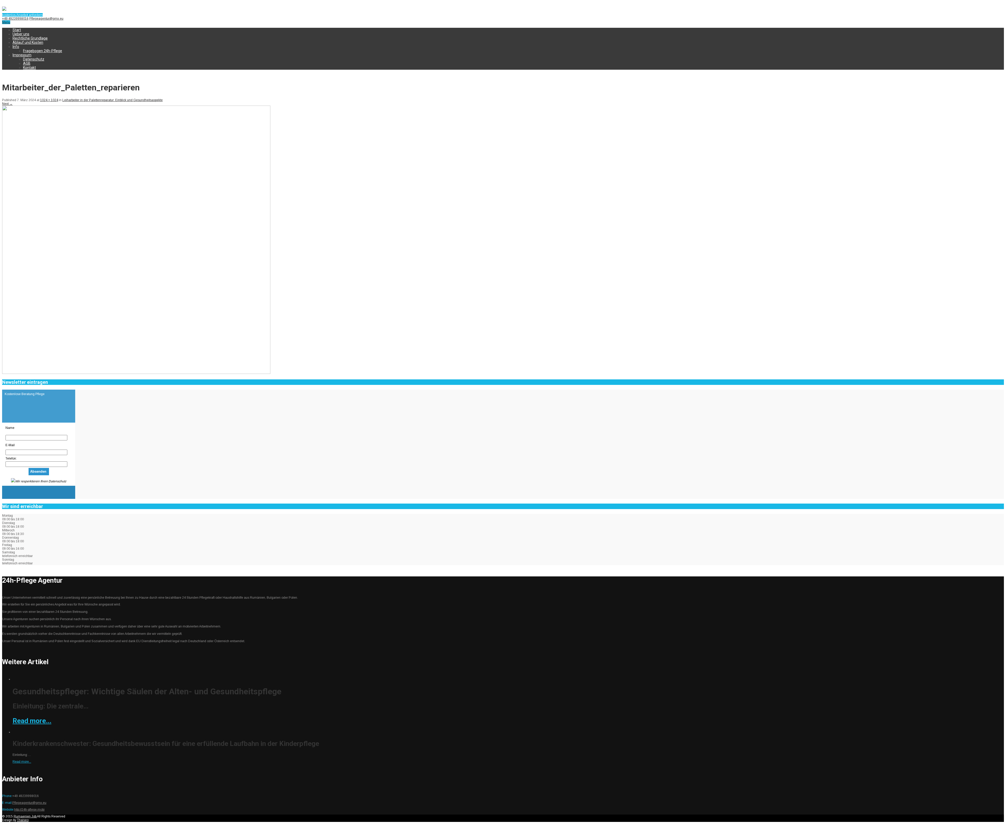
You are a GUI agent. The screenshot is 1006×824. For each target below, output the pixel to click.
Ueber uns (21, 34)
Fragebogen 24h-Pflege (42, 51)
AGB (26, 63)
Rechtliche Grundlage (30, 38)
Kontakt (29, 68)
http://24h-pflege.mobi (29, 809)
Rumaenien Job (25, 816)
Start (17, 30)
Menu (6, 22)
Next (7, 104)
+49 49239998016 (15, 18)
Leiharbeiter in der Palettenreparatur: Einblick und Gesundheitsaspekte (112, 100)
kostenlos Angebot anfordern (22, 15)
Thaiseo (23, 820)
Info (16, 47)
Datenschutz (33, 59)
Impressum (22, 55)
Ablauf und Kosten (28, 42)
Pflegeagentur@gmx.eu (46, 18)
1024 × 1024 (49, 100)
